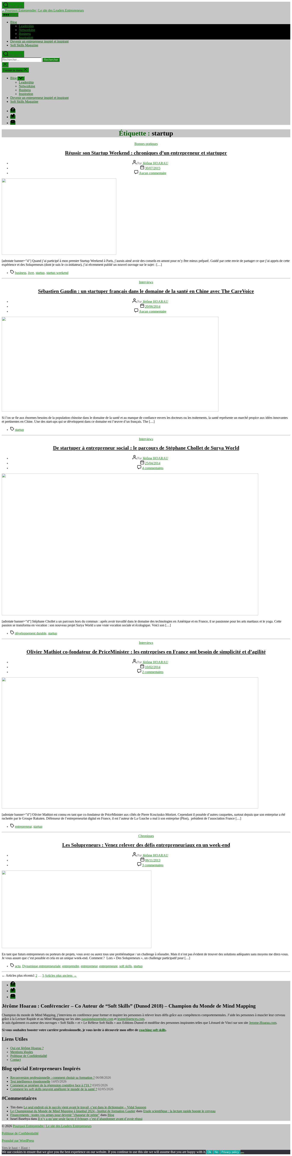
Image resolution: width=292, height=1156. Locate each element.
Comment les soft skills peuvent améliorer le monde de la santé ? (53, 1089)
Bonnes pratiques (146, 144)
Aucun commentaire (152, 173)
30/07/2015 (152, 168)
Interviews (146, 282)
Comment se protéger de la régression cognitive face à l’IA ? (50, 1085)
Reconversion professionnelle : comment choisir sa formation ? (52, 1077)
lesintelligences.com (130, 1019)
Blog (13, 22)
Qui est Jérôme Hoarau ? (27, 1048)
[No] (242, 1153)
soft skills (125, 966)
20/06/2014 (152, 306)
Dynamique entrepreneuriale (41, 966)
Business (25, 33)
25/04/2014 (152, 463)
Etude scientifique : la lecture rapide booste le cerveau (179, 1111)
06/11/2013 (152, 860)
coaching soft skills (152, 1030)
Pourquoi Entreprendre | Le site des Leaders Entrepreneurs (52, 1126)
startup (40, 273)
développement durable (30, 633)
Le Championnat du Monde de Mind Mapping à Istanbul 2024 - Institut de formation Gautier (72, 1111)
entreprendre (70, 966)
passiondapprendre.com (97, 1019)
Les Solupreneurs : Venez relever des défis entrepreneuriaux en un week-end (146, 845)
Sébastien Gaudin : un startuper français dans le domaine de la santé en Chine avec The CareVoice (146, 291)
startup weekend (57, 273)
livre (31, 273)
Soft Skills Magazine (24, 45)
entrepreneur (23, 826)
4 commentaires (152, 468)
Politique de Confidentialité (28, 1056)
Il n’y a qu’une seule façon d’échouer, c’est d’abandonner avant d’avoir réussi (90, 1119)
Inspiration (26, 37)
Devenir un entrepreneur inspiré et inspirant (39, 41)
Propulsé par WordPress (18, 1140)
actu (18, 966)
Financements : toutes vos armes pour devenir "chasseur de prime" (55, 1115)
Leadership (26, 26)
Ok (209, 1152)
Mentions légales (21, 1052)
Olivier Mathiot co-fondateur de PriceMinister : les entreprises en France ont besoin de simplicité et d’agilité (146, 652)
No (216, 1152)
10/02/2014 (152, 667)
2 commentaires (152, 672)
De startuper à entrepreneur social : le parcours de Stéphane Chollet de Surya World (146, 448)
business (20, 273)
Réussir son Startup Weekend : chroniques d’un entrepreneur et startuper (146, 153)
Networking (27, 30)
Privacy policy (230, 1152)
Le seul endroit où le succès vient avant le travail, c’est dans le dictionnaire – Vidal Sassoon (85, 1107)
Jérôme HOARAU (155, 163)
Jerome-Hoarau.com (262, 1022)
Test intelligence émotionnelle (30, 1081)
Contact (15, 1059)
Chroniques (146, 836)
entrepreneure (108, 966)
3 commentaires (152, 865)
